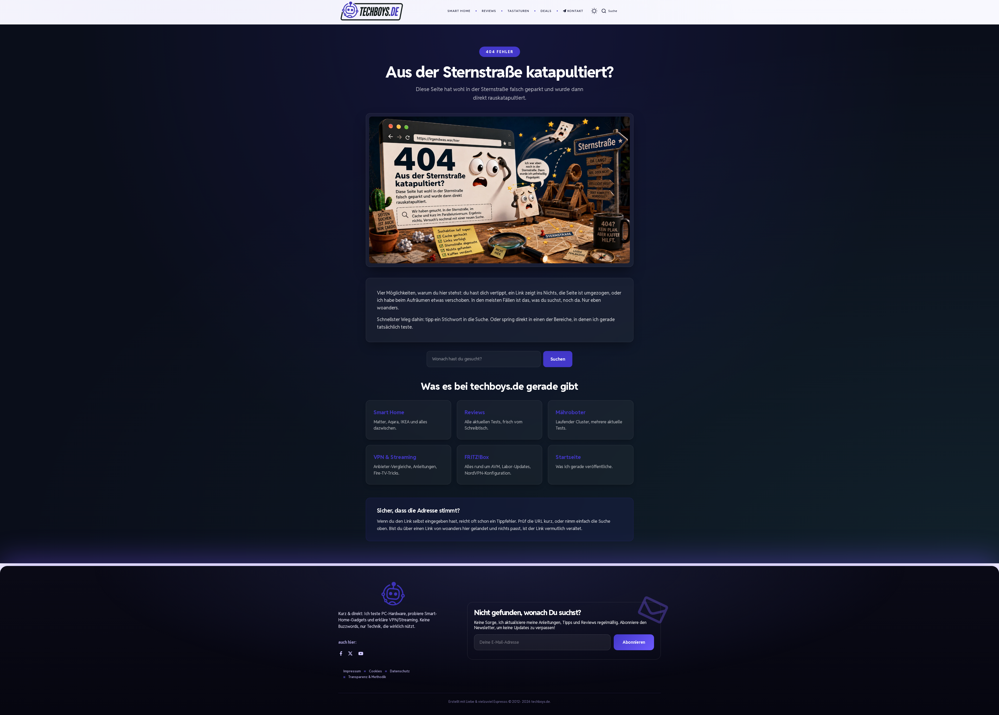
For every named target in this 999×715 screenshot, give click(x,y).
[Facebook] (341, 653)
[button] (609, 11)
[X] (350, 653)
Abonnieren (634, 642)
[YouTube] (360, 653)
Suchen (557, 359)
